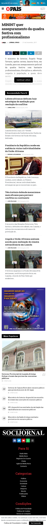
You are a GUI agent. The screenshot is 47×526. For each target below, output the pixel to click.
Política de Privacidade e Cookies (15, 523)
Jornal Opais (14, 42)
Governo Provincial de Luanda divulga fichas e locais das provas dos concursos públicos (19, 376)
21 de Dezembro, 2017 (29, 42)
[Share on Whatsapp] (23, 53)
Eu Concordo (36, 523)
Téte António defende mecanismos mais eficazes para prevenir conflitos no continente (22, 195)
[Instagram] (32, 440)
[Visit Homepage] (13, 8)
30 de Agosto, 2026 (22, 107)
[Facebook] (15, 440)
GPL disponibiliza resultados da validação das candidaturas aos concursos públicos (25, 408)
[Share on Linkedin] (30, 53)
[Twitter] (19, 440)
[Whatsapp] (28, 440)
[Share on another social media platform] (38, 53)
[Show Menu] (3, 8)
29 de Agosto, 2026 (28, 154)
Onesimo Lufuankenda (14, 154)
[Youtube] (23, 440)
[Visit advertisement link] (23, 18)
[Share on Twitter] (16, 53)
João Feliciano (12, 201)
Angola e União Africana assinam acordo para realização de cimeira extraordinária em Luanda (22, 242)
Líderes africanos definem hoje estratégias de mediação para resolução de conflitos (21, 101)
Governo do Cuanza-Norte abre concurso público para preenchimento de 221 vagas (26, 389)
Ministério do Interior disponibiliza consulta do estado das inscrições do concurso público (25, 398)
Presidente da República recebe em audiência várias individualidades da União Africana (22, 148)
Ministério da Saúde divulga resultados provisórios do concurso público (23, 418)
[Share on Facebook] (8, 53)
